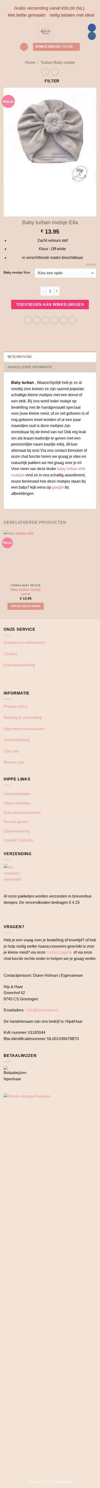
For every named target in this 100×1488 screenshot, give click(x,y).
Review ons (14, 762)
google (58, 487)
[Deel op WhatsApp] (28, 320)
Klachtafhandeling (19, 665)
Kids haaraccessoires (22, 813)
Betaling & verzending (23, 717)
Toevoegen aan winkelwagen (50, 304)
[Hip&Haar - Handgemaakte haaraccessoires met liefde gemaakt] (45, 31)
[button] (24, 47)
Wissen (91, 264)
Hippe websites (17, 803)
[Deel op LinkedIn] (72, 320)
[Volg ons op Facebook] (92, 28)
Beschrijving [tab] (20, 357)
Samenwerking (17, 740)
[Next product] (45, 72)
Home (30, 62)
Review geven (16, 822)
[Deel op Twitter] (46, 320)
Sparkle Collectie (18, 840)
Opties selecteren (26, 606)
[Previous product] (54, 72)
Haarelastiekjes (17, 794)
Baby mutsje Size (17, 272)
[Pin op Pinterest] (63, 320)
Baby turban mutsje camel (26, 592)
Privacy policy (16, 706)
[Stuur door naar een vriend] (54, 320)
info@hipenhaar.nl (42, 1010)
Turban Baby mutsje (58, 62)
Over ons (11, 751)
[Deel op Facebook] (37, 320)
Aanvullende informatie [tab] (30, 367)
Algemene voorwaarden (24, 729)
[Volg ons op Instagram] (92, 36)
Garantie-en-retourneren (24, 643)
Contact (10, 654)
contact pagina (59, 952)
